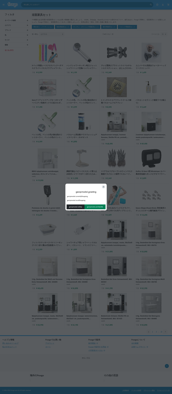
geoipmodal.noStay (75, 207)
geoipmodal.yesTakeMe (95, 207)
